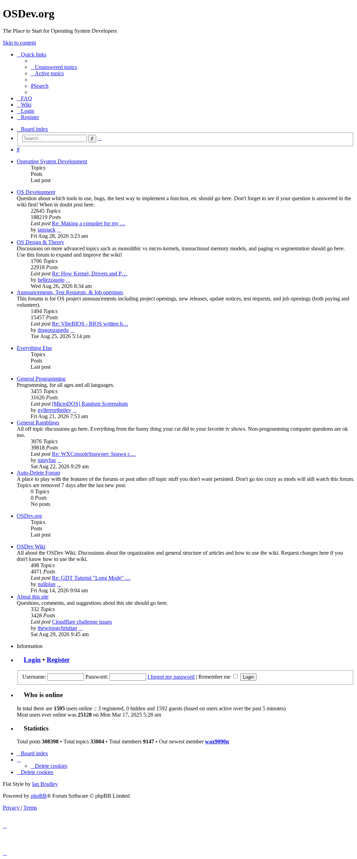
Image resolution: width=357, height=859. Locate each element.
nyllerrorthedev (54, 410)
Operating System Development (52, 161)
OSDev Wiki (31, 546)
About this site (32, 597)
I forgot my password (171, 677)
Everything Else (34, 348)
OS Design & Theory (40, 242)
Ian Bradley (45, 784)
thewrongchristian (57, 628)
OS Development (36, 192)
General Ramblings (38, 422)
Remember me (215, 677)
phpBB (39, 796)
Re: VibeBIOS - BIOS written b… (90, 324)
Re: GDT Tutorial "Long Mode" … (91, 578)
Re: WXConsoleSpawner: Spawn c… (94, 454)
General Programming (41, 379)
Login (32, 659)
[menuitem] (54, 67)
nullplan (46, 584)
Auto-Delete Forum (38, 473)
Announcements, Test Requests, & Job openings (70, 292)
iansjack (46, 230)
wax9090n (217, 741)
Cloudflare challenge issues (82, 622)
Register (58, 659)
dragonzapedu (53, 330)
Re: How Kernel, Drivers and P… (89, 273)
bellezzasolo (51, 280)
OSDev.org (29, 516)
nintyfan (47, 460)
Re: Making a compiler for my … (89, 223)
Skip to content (19, 43)
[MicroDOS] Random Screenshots (90, 404)
